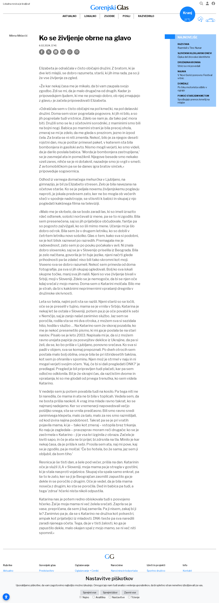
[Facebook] (213, 4)
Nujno (85, 597)
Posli (126, 16)
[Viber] (77, 52)
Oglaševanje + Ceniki (87, 570)
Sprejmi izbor (110, 592)
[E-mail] (63, 52)
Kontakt (187, 570)
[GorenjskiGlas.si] (109, 8)
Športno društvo (156, 570)
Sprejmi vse (89, 592)
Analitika (100, 597)
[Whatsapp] (70, 52)
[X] (48, 52)
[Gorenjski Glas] (109, 556)
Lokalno (90, 16)
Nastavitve (118, 597)
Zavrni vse (130, 592)
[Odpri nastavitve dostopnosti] (6, 596)
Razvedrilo (146, 16)
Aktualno (69, 16)
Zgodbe (109, 16)
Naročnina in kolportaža (124, 570)
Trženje (135, 597)
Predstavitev (46, 570)
